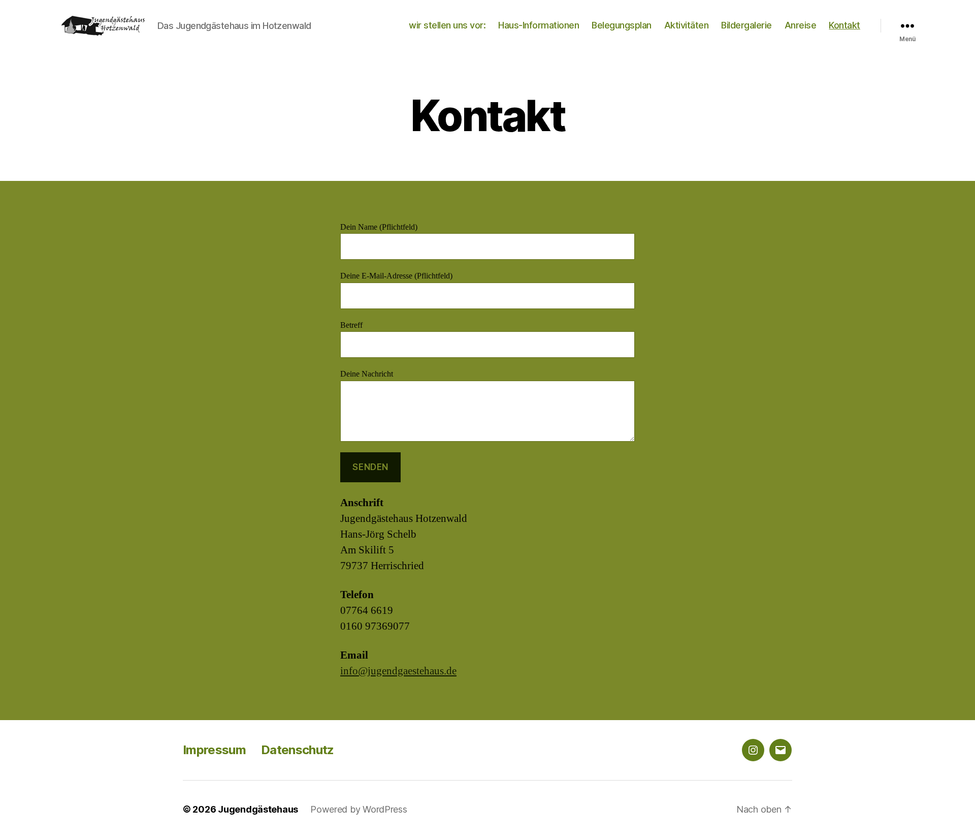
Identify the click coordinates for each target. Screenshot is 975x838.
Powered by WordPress (358, 809)
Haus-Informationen (538, 25)
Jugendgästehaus (258, 809)
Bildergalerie (746, 25)
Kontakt (844, 25)
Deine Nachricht (366, 374)
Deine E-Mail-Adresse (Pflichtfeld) (396, 276)
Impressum (214, 749)
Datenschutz (297, 749)
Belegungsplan (622, 25)
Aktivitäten (686, 25)
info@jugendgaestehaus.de (398, 671)
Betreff (351, 325)
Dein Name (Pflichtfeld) (378, 227)
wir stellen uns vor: (447, 25)
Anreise (801, 25)
